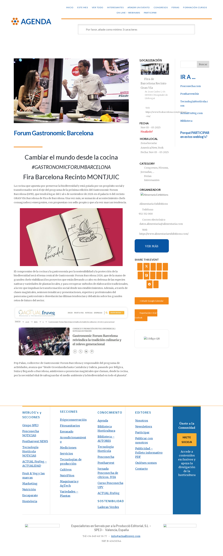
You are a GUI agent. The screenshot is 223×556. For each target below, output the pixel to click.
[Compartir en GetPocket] (152, 275)
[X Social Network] (146, 267)
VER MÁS (151, 246)
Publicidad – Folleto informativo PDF (149, 453)
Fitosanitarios (70, 425)
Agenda (103, 420)
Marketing (29, 483)
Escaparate (30, 495)
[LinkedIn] (153, 267)
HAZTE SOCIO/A (187, 439)
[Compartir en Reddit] (159, 275)
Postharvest (106, 462)
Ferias (175, 7)
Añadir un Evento (139, 7)
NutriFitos (67, 475)
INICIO (70, 7)
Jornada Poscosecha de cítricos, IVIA (108, 473)
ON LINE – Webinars (128, 13)
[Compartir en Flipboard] (146, 275)
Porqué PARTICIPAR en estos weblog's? (194, 135)
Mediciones (68, 447)
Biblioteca (186, 120)
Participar (142, 432)
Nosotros (141, 420)
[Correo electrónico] (156, 284)
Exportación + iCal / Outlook (146, 315)
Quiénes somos (146, 462)
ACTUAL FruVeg (108, 493)
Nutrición (29, 489)
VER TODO (97, 7)
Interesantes (115, 7)
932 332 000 (146, 213)
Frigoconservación (73, 419)
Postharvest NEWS (35, 441)
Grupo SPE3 (30, 425)
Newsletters (143, 426)
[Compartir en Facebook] (140, 267)
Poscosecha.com (190, 86)
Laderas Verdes (108, 507)
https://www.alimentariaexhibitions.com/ (164, 233)
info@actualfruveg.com (125, 536)
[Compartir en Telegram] (149, 284)
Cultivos (66, 469)
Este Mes (82, 7)
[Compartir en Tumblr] (165, 267)
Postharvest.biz (189, 93)
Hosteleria (29, 501)
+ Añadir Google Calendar (152, 301)
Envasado (66, 431)
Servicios (66, 453)
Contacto (141, 468)
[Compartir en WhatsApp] (165, 275)
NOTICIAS (29, 455)
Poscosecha (106, 457)
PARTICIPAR (150, 13)
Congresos (161, 7)
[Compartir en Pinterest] (140, 275)
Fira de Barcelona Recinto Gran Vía (153, 83)
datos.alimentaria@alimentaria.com (161, 223)
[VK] (159, 267)
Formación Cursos (195, 7)
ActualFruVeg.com (191, 113)
